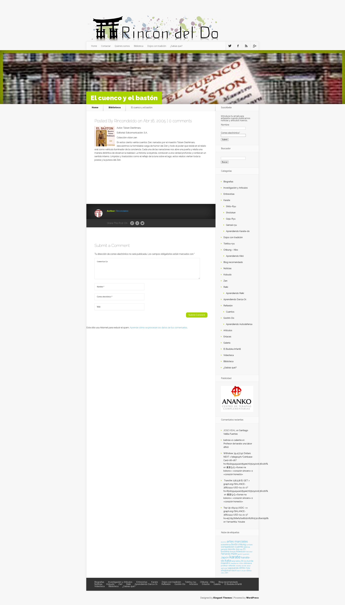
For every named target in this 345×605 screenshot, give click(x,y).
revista (244, 566)
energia (233, 552)
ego (241, 549)
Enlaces (227, 336)
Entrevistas (228, 194)
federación (241, 551)
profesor (224, 565)
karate (235, 557)
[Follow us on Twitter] (230, 46)
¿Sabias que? (176, 45)
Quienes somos (122, 45)
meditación (235, 563)
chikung (242, 544)
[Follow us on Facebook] (238, 46)
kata (228, 560)
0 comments (180, 120)
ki (242, 560)
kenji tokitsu (236, 561)
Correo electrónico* (230, 133)
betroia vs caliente (232, 440)
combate (249, 545)
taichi (234, 570)
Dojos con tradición (156, 45)
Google (132, 223)
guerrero (246, 554)
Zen (225, 281)
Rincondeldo (125, 120)
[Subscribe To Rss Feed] (246, 46)
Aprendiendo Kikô (235, 256)
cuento (239, 546)
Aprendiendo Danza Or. (234, 299)
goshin (240, 554)
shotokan (226, 570)
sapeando (233, 568)
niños (241, 563)
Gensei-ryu (231, 225)
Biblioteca (138, 45)
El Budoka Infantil (232, 349)
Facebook (137, 223)
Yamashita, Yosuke (235, 521)
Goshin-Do (228, 318)
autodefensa (226, 545)
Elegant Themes (222, 598)
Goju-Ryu (230, 219)
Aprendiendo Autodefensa (239, 324)
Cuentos (230, 312)
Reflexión (228, 305)
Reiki (225, 287)
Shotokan (231, 212)
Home (94, 45)
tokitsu (249, 571)
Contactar (106, 45)
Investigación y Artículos (235, 188)
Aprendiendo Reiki (235, 293)
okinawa (248, 563)
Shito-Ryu (231, 206)
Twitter (142, 223)
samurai (224, 568)
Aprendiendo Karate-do (238, 231)
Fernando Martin (229, 553)
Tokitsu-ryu (229, 243)
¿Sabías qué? (230, 367)
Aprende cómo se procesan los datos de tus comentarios (158, 327)
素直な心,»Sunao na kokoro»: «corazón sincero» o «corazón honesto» (238, 471)
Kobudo (227, 274)
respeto (238, 565)
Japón (225, 557)
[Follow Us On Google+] (254, 46)
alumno (223, 542)
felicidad (249, 551)
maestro (225, 563)
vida (222, 573)
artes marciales (237, 541)
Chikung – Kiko (230, 250)
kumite (250, 561)
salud (249, 566)
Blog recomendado (233, 262)
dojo (238, 549)
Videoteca (228, 355)
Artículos (227, 330)
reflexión (231, 566)
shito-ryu (244, 567)
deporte (231, 549)
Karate (226, 200)
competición (227, 546)
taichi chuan (241, 571)
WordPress (252, 598)
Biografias (228, 181)
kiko (244, 561)
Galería (226, 343)
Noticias (227, 268)
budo (234, 544)
